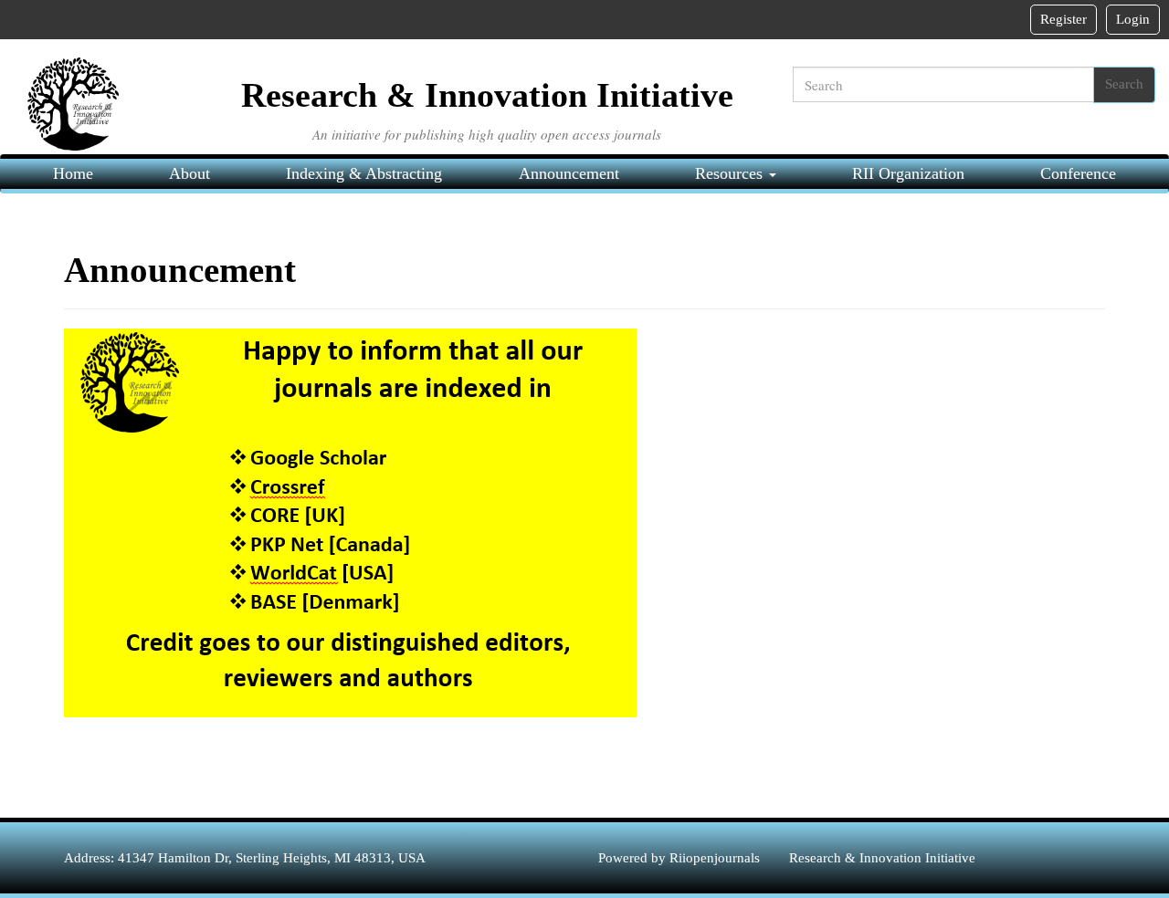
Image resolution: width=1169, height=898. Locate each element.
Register (1063, 19)
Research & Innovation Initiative (882, 858)
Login (1133, 19)
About (189, 173)
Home (73, 173)
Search (1124, 84)
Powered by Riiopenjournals (681, 858)
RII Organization (908, 173)
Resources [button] (731, 173)
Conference (1078, 173)
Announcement (569, 173)
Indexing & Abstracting (364, 173)
